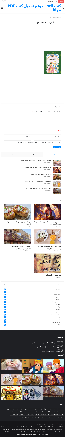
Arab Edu (60, 424)
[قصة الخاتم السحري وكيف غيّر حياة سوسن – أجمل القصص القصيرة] (57, 163)
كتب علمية (57, 319)
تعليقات (12, 154)
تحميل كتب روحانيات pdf (46, 411)
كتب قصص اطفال (59, 417)
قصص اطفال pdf (14, 414)
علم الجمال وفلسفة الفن (53, 275)
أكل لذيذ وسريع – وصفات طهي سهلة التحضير (47, 1)
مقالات (58, 324)
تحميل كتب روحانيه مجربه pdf (57, 414)
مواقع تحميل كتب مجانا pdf (37, 417)
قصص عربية (57, 291)
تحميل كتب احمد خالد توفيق (50, 409)
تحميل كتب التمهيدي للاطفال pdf (36, 409)
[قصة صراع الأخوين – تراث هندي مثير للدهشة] (53, 366)
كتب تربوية (57, 297)
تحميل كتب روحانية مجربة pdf (17, 411)
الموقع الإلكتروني (27, 136)
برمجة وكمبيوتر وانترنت (54, 314)
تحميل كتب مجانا (30, 414)
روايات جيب (57, 309)
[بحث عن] (63, 8)
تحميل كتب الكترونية (11, 409)
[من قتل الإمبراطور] (11, 393)
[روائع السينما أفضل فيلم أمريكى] (32, 393)
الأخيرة (53, 154)
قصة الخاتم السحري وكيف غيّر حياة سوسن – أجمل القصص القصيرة (36, 160)
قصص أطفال (57, 289)
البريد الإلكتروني (57, 136)
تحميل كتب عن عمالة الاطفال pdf (42, 414)
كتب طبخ (58, 299)
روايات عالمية (57, 307)
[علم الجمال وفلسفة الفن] (47, 263)
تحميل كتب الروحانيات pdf (22, 409)
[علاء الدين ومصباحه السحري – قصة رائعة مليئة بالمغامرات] (57, 170)
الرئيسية (58, 17)
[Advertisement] (32, 39)
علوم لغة (58, 304)
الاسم (59, 130)
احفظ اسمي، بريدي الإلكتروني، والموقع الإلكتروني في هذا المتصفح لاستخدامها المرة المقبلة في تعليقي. (38, 142)
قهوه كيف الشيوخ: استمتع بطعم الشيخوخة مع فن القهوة (38, 188)
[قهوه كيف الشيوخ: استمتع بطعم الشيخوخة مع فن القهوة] (57, 191)
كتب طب (58, 312)
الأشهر (32, 154)
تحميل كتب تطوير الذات (58, 411)
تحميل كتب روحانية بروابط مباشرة (32, 411)
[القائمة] (2, 8)
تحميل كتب (60, 409)
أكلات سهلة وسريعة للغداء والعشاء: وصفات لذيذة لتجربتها (38, 181)
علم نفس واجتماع (56, 322)
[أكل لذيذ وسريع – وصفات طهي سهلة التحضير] (57, 177)
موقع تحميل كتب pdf (26, 417)
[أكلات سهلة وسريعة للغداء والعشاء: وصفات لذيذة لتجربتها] (57, 184)
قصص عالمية (57, 294)
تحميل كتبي (22, 414)
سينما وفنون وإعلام (56, 302)
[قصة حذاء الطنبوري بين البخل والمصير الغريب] (32, 366)
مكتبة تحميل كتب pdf (49, 417)
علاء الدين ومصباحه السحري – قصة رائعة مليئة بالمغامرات (38, 167)
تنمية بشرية (57, 317)
